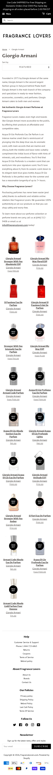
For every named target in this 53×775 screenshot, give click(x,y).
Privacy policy (26, 696)
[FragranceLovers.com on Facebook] (20, 725)
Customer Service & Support (26, 642)
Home (4, 49)
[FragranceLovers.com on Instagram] (32, 725)
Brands (27, 678)
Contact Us (26, 682)
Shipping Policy (26, 699)
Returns (26, 650)
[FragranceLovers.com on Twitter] (14, 725)
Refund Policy (26, 703)
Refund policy (26, 661)
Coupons (26, 653)
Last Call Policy (26, 707)
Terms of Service (26, 657)
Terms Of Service (27, 711)
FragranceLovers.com (29, 755)
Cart (48, 14)
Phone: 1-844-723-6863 (26, 646)
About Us (27, 675)
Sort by (5, 62)
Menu (8, 14)
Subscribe (41, 746)
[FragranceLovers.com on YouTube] (38, 725)
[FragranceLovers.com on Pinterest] (26, 725)
